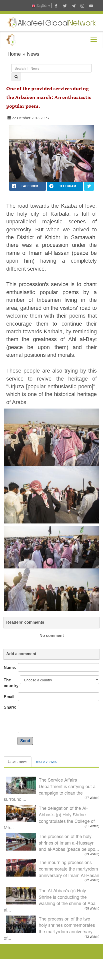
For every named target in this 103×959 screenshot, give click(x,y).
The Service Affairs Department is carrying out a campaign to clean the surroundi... (50, 789)
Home (14, 54)
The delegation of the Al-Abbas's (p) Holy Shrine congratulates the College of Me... (49, 817)
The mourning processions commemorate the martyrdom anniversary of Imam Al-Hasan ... (51, 872)
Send (25, 741)
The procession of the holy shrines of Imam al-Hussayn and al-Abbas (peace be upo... (69, 842)
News (33, 54)
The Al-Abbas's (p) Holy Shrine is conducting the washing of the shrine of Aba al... (50, 900)
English (42, 5)
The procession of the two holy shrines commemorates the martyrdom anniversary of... (49, 928)
